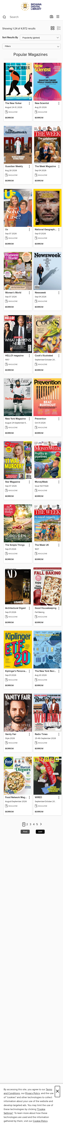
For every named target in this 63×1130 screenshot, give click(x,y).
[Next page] (41, 824)
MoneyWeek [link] (41, 482)
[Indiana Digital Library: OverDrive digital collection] (31, 7)
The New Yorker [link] (13, 103)
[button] (52, 29)
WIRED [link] (38, 797)
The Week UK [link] (42, 545)
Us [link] (6, 229)
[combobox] (25, 17)
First (25, 831)
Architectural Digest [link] (15, 608)
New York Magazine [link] (15, 418)
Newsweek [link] (40, 292)
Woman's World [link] (13, 292)
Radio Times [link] (41, 734)
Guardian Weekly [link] (14, 166)
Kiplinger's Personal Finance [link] (16, 671)
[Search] (4, 16)
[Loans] (51, 17)
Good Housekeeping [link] (45, 608)
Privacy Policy (32, 1093)
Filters (8, 46)
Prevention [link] (40, 418)
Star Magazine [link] (12, 482)
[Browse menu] (58, 17)
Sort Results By (10, 37)
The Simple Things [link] (15, 545)
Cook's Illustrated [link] (44, 355)
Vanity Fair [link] (10, 734)
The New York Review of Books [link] (46, 671)
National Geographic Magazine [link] (46, 229)
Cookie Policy (40, 1121)
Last (40, 831)
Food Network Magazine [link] (16, 797)
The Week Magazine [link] (45, 166)
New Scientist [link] (42, 103)
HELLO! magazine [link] (14, 355)
